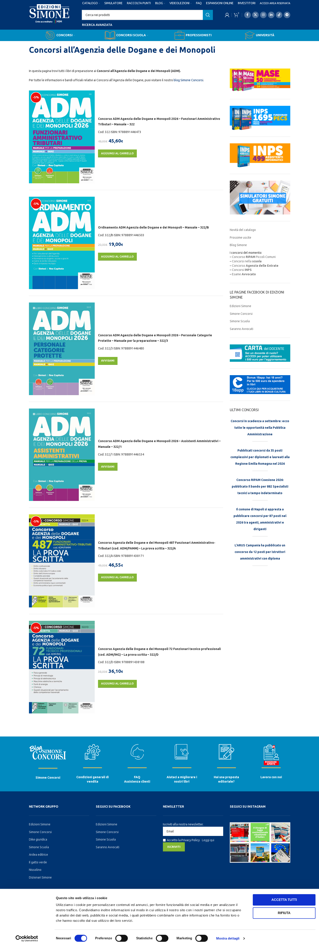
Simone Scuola (240, 321)
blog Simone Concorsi (188, 80)
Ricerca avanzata (97, 25)
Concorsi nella (247, 261)
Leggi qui (208, 840)
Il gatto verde (38, 862)
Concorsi (242, 270)
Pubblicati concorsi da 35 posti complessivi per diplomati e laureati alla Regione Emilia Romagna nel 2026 (260, 457)
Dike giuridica (38, 839)
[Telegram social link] (287, 15)
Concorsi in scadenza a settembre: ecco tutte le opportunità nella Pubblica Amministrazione (260, 427)
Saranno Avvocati (241, 329)
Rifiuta (284, 913)
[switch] (121, 938)
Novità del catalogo (243, 230)
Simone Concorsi (241, 313)
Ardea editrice (38, 854)
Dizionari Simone (40, 877)
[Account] (227, 15)
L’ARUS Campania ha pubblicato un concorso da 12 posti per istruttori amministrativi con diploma (260, 552)
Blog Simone (238, 245)
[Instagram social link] (263, 15)
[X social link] (255, 15)
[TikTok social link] (279, 15)
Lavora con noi (271, 777)
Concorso (255, 265)
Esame (244, 274)
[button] (117, 153)
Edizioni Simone (240, 306)
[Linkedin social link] (271, 15)
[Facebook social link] (247, 15)
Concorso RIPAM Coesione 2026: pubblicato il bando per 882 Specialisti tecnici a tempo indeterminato (260, 486)
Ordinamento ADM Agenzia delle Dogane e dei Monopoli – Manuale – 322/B (153, 227)
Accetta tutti (284, 900)
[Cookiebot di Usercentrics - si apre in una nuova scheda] (26, 938)
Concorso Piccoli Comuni (254, 257)
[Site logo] (49, 18)
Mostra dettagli (228, 938)
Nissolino (35, 869)
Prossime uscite (240, 237)
